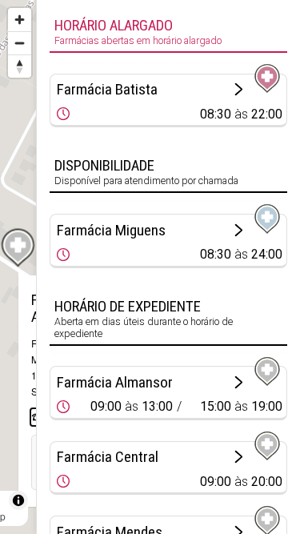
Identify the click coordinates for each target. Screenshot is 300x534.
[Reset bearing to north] (19, 66)
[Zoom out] (19, 42)
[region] (18, 267)
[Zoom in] (19, 19)
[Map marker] (18, 248)
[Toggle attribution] (18, 500)
